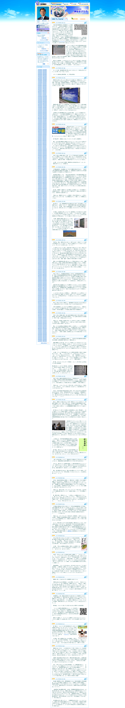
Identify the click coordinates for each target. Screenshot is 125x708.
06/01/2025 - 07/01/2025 (42, 325)
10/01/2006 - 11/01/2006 (42, 80)
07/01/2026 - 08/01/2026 (42, 340)
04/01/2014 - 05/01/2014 (42, 179)
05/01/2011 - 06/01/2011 (42, 140)
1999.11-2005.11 (44, 343)
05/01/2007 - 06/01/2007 (42, 88)
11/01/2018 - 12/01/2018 (42, 239)
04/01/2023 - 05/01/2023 (42, 297)
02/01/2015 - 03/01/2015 (42, 190)
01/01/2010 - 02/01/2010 (42, 123)
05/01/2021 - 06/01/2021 (42, 272)
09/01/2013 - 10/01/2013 (42, 171)
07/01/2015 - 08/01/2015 (42, 195)
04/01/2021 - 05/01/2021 (42, 271)
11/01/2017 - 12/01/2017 (42, 226)
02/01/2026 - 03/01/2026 (42, 334)
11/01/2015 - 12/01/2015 (42, 199)
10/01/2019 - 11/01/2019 (42, 251)
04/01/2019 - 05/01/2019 (42, 244)
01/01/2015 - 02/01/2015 (42, 188)
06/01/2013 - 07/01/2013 (42, 168)
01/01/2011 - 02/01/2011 (42, 136)
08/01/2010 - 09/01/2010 (42, 130)
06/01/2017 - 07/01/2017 (42, 220)
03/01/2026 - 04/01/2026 (42, 335)
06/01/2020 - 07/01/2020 (42, 260)
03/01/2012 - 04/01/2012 (42, 151)
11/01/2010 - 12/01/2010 (42, 134)
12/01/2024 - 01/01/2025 (42, 319)
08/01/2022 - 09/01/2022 (42, 288)
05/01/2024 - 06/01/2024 (42, 311)
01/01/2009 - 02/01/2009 (42, 110)
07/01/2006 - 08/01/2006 (42, 77)
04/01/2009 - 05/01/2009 (42, 113)
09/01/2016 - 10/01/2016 (42, 210)
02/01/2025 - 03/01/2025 (42, 321)
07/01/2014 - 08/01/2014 (42, 182)
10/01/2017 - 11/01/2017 (42, 225)
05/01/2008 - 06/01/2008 (42, 101)
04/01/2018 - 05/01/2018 (42, 231)
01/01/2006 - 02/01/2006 (42, 70)
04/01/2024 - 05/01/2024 (42, 310)
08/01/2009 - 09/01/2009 (42, 117)
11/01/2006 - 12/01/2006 (42, 81)
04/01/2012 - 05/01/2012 (42, 152)
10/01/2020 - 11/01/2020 (42, 264)
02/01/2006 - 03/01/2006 (42, 71)
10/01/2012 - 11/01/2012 (42, 159)
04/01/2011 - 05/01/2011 (42, 139)
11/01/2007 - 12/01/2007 (42, 94)
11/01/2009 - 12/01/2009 (42, 121)
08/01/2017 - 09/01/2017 (42, 222)
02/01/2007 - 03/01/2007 (42, 84)
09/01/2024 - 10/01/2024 (42, 316)
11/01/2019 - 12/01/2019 (42, 252)
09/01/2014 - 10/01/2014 (42, 184)
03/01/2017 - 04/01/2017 (42, 217)
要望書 (44, 63)
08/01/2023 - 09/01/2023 (42, 301)
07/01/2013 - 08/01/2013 (42, 169)
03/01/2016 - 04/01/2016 (42, 204)
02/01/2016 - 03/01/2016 (42, 203)
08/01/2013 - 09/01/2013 (42, 170)
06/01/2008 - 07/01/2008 (42, 102)
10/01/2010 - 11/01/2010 (42, 133)
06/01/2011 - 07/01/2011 (42, 141)
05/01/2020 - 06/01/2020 (42, 259)
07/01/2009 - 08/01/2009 (42, 116)
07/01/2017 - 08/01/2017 (42, 221)
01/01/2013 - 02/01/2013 (42, 162)
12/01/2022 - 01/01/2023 (42, 293)
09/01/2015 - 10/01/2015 (42, 197)
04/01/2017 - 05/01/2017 (42, 218)
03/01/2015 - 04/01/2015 (42, 191)
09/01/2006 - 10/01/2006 (42, 79)
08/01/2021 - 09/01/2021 (42, 275)
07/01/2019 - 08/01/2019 (42, 248)
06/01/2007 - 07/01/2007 (42, 89)
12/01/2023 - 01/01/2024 (42, 306)
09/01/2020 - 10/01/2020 (42, 263)
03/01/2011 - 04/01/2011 (42, 138)
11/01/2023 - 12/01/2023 (42, 305)
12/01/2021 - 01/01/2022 (42, 279)
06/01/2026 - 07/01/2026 (42, 339)
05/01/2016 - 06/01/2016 (42, 206)
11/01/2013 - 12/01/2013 (42, 173)
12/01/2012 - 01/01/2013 (42, 161)
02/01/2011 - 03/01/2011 (42, 137)
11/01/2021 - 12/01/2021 (42, 278)
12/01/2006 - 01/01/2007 (42, 82)
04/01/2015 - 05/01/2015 (42, 192)
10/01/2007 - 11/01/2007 (42, 93)
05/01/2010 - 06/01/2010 (42, 127)
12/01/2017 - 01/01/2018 (42, 227)
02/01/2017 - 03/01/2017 (42, 216)
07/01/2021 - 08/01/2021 (42, 274)
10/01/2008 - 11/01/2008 (42, 106)
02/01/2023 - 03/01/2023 (42, 295)
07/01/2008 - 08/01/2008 (42, 103)
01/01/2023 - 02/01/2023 (42, 294)
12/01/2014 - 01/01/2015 (42, 187)
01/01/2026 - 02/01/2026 (42, 333)
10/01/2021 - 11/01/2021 (42, 277)
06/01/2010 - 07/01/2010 (42, 128)
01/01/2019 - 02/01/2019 (42, 241)
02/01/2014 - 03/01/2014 (42, 176)
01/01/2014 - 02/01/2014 (42, 175)
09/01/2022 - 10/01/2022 (42, 289)
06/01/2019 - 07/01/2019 (42, 247)
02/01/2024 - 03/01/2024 (42, 308)
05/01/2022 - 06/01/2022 (42, 285)
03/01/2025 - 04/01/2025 (42, 322)
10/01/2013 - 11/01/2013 (42, 172)
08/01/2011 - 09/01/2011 (42, 144)
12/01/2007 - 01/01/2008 (42, 95)
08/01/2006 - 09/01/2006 (42, 78)
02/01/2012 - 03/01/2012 (42, 150)
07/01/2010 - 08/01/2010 (42, 129)
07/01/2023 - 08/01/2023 (42, 300)
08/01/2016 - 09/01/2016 (42, 209)
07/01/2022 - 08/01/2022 (42, 287)
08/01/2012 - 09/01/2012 (42, 157)
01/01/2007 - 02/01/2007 (42, 83)
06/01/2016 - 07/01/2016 (42, 207)
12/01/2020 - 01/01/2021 (42, 266)
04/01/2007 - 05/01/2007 (42, 87)
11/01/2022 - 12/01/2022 (42, 291)
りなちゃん (66, 634)
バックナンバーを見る (44, 39)
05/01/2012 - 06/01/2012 (42, 153)
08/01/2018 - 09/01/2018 (42, 236)
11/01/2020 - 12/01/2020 (42, 265)
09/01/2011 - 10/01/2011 (42, 145)
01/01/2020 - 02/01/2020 (42, 254)
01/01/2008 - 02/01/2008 (42, 96)
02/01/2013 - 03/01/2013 (42, 163)
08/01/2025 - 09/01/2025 (42, 328)
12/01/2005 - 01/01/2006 (42, 69)
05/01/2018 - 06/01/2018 (42, 232)
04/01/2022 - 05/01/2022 (42, 284)
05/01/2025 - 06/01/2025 (42, 324)
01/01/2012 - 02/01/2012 (42, 149)
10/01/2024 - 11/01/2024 (42, 317)
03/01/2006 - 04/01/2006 (42, 72)
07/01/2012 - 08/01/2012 (42, 156)
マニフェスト (62, 41)
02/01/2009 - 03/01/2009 (42, 111)
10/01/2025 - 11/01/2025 (42, 330)
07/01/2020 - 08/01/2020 (42, 261)
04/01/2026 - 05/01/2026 (42, 336)
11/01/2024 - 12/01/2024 (42, 318)
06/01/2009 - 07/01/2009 (42, 115)
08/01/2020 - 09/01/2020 (42, 262)
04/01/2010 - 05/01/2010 (42, 126)
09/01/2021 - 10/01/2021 (42, 276)
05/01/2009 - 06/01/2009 (42, 114)
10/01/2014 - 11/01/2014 (42, 185)
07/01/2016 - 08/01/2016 (42, 208)
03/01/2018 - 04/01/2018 (42, 230)
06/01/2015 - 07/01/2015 (42, 194)
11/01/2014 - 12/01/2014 (42, 186)
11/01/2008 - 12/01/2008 (42, 107)
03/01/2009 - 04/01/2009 (42, 112)
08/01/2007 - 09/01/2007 (42, 91)
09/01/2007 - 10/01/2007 (42, 92)
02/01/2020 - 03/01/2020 (42, 255)
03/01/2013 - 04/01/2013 (42, 164)
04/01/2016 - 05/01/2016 (42, 205)
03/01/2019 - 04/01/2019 (42, 243)
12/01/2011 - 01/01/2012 (42, 148)
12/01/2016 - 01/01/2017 (42, 214)
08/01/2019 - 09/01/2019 (42, 249)
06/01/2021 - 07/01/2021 (42, 273)
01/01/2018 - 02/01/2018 (42, 228)
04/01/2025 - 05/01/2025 (42, 323)
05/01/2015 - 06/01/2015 (42, 193)
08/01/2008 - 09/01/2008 (42, 104)
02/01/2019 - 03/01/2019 (42, 242)
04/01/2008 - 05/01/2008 (42, 100)
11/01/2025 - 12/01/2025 (42, 331)
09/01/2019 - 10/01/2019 (42, 250)
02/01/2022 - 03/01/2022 (42, 282)
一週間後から (70, 531)
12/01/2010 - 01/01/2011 (42, 135)
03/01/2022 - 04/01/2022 (42, 283)
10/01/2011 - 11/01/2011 (42, 146)
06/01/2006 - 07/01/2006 (42, 76)
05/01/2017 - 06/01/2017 (42, 219)
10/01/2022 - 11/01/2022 (42, 290)
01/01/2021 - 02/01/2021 (42, 267)
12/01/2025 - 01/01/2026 (42, 332)
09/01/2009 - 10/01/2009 (42, 118)
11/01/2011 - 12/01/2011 (42, 147)
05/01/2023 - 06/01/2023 (42, 298)
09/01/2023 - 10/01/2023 (42, 302)
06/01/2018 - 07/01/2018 (42, 233)
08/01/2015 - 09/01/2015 (42, 196)
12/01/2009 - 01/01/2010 (42, 122)
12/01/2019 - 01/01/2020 (42, 253)
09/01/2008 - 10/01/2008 (42, 105)
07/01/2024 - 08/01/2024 (42, 313)
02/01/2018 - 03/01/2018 (42, 229)
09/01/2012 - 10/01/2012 (42, 158)
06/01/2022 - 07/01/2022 (42, 286)
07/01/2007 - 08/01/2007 (42, 90)
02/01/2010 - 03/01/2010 (42, 124)
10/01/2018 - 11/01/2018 (42, 238)
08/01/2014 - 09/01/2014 (42, 183)
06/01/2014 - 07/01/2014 (42, 181)
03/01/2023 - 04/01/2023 (42, 296)
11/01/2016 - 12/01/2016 (42, 213)
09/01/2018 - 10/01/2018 (42, 237)
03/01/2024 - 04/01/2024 (42, 309)
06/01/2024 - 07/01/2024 (42, 312)
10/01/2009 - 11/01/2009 (42, 119)
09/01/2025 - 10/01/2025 (42, 329)
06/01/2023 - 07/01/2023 (42, 299)
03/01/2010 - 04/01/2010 (42, 125)
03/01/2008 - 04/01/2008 (42, 99)
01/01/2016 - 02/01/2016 (42, 202)
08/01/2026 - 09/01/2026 (42, 341)
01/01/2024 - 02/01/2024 (42, 307)
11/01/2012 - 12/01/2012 (42, 160)
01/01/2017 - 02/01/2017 (42, 215)
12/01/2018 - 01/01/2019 (42, 240)
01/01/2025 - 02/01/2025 (42, 320)
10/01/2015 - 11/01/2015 (42, 198)
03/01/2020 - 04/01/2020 (42, 256)
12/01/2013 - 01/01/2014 (42, 174)
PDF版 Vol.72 (44, 48)
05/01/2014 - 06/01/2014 (42, 180)
